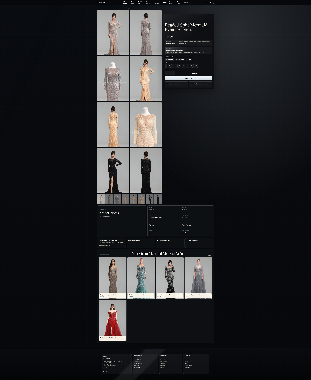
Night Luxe (132, 2)
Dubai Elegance (137, 358)
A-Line (162, 358)
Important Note (193, 240)
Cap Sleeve (162, 365)
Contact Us (187, 367)
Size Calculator (187, 359)
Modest (162, 367)
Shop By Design (148, 2)
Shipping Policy (187, 363)
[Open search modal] (207, 2)
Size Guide (178, 2)
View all (210, 255)
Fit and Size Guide (135, 240)
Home (98, 8)
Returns (186, 2)
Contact (164, 2)
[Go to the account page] (210, 2)
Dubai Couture (125, 2)
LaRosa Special (137, 367)
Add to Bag (188, 78)
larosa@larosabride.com (108, 362)
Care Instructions (164, 240)
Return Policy (187, 361)
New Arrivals (157, 2)
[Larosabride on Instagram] (104, 372)
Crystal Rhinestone (138, 359)
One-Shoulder (163, 361)
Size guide (194, 73)
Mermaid (162, 359)
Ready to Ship (140, 2)
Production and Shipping (108, 240)
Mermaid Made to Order (107, 8)
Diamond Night (137, 361)
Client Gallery (170, 2)
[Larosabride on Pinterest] (107, 372)
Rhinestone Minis (138, 363)
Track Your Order (188, 365)
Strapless (162, 363)
